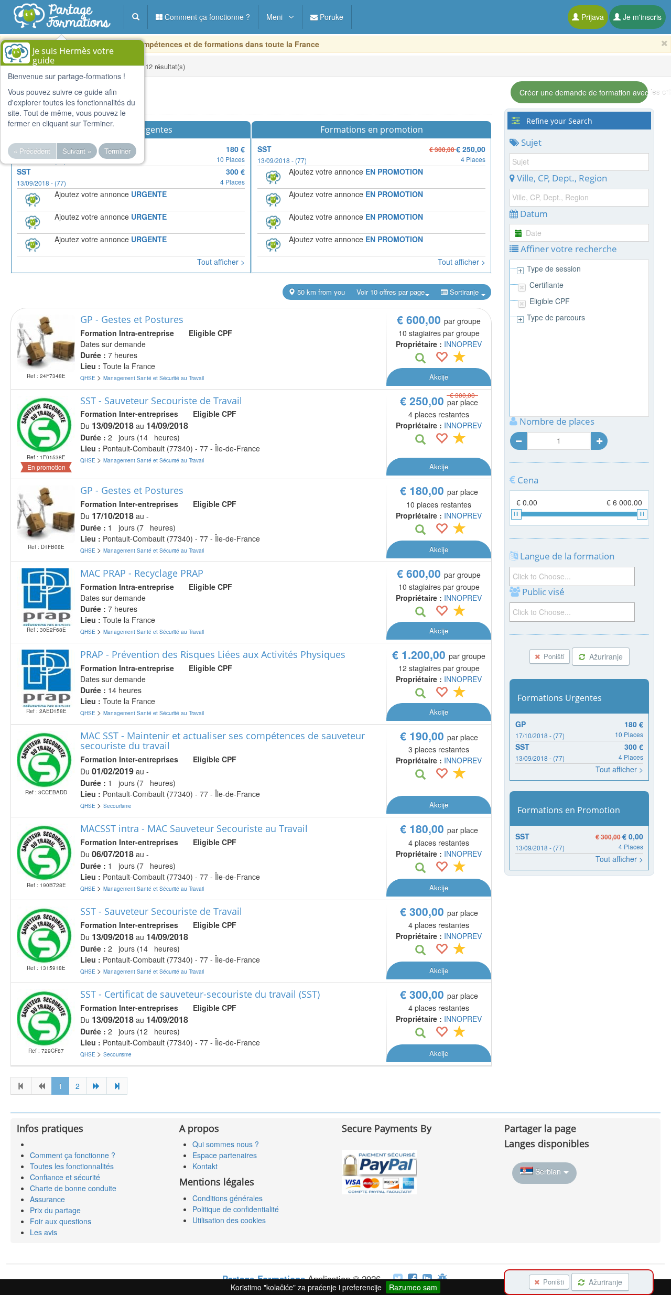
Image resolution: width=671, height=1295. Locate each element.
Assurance (47, 1199)
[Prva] (20, 1086)
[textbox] (570, 576)
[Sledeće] (96, 1086)
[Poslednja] (116, 1086)
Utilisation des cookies (229, 1220)
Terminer (117, 151)
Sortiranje (464, 292)
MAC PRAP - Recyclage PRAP (141, 573)
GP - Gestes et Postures (131, 319)
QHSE (88, 378)
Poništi (553, 656)
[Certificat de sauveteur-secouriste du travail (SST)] (46, 1018)
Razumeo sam (413, 1287)
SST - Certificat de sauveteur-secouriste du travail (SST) (200, 994)
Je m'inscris (641, 17)
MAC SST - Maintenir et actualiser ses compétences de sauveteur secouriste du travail (222, 740)
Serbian (548, 1171)
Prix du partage (55, 1210)
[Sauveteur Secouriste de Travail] (46, 425)
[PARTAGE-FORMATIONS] (61, 19)
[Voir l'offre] (420, 359)
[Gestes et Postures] (46, 343)
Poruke (330, 17)
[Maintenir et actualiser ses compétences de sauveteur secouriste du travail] (46, 760)
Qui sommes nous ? (225, 1144)
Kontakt (205, 1166)
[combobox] (572, 576)
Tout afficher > (221, 261)
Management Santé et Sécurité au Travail (153, 378)
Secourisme (117, 806)
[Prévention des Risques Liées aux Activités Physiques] (46, 678)
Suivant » (76, 151)
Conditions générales (227, 1198)
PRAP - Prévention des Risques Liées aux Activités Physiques (212, 654)
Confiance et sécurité (65, 1177)
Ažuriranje (605, 656)
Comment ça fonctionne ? (206, 17)
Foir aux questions (60, 1221)
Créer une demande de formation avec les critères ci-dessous (584, 92)
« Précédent (32, 151)
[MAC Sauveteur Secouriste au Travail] (46, 852)
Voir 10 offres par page (390, 292)
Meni (277, 17)
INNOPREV (463, 344)
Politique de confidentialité (235, 1209)
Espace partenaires (224, 1155)
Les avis (43, 1232)
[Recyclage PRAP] (46, 597)
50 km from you (320, 292)
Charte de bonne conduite (73, 1188)
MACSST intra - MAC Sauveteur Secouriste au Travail (194, 828)
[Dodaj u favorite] (441, 358)
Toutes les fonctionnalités (72, 1166)
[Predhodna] (41, 1086)
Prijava (591, 17)
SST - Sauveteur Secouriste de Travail (161, 400)
